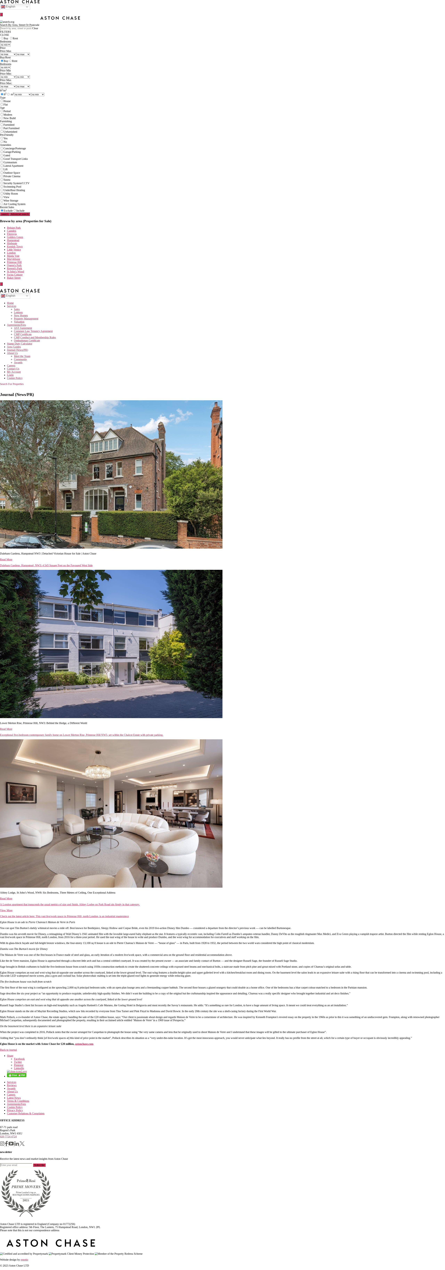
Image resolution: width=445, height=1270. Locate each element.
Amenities (5, 144)
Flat (5, 104)
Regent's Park (14, 268)
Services (11, 306)
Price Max (5, 51)
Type (3, 97)
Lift (5, 169)
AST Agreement (23, 328)
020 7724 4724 (8, 1136)
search (4, 214)
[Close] (1, 14)
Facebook (19, 1058)
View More (6, 910)
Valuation (19, 321)
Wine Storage (10, 200)
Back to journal (8, 1049)
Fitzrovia (12, 233)
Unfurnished (10, 131)
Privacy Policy (15, 1110)
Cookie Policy (15, 378)
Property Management (26, 318)
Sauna (6, 179)
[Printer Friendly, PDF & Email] (16, 1076)
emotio (24, 1259)
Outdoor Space (11, 172)
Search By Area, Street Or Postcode (19, 24)
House (7, 101)
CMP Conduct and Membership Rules (35, 337)
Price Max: (6, 83)
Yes (5, 138)
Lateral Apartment (13, 165)
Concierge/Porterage (14, 148)
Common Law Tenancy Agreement (33, 331)
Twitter (18, 1061)
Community (20, 359)
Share (10, 1055)
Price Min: (5, 73)
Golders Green (15, 237)
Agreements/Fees (16, 324)
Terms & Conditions (18, 1100)
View (6, 197)
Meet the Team (22, 356)
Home (10, 303)
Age (2, 107)
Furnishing (6, 121)
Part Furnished (11, 128)
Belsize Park (14, 227)
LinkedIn (19, 1068)
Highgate (12, 243)
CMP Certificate (23, 334)
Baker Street (14, 277)
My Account (14, 371)
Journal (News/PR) (17, 349)
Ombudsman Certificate (27, 340)
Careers (11, 365)
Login (10, 374)
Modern (7, 114)
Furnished (8, 124)
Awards (18, 362)
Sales (17, 309)
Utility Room (10, 193)
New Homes (21, 315)
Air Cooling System (14, 204)
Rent (15, 38)
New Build (9, 118)
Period (7, 111)
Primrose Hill (14, 262)
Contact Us (13, 368)
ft (5, 94)
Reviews (12, 1085)
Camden (11, 230)
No (5, 141)
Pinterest (18, 1065)
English (10, 6)
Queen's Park (14, 265)
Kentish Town (15, 246)
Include (20, 210)
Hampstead (13, 240)
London (11, 252)
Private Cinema (11, 176)
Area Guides (14, 346)
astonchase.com (84, 1043)
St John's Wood (15, 271)
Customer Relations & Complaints (25, 1113)
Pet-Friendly (7, 134)
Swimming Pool (12, 186)
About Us (12, 353)
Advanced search (20, 214)
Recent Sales (7, 207)
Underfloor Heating (14, 190)
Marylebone (13, 259)
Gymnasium (10, 162)
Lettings (18, 312)
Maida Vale (13, 255)
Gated (6, 155)
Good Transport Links (15, 158)
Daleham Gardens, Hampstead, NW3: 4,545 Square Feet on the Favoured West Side (46, 565)
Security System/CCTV (16, 183)
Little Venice (14, 249)
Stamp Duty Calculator (19, 343)
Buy (6, 38)
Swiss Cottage (15, 274)
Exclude (8, 210)
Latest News (14, 1097)
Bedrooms (5, 41)
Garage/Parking (12, 151)
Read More (6, 559)
